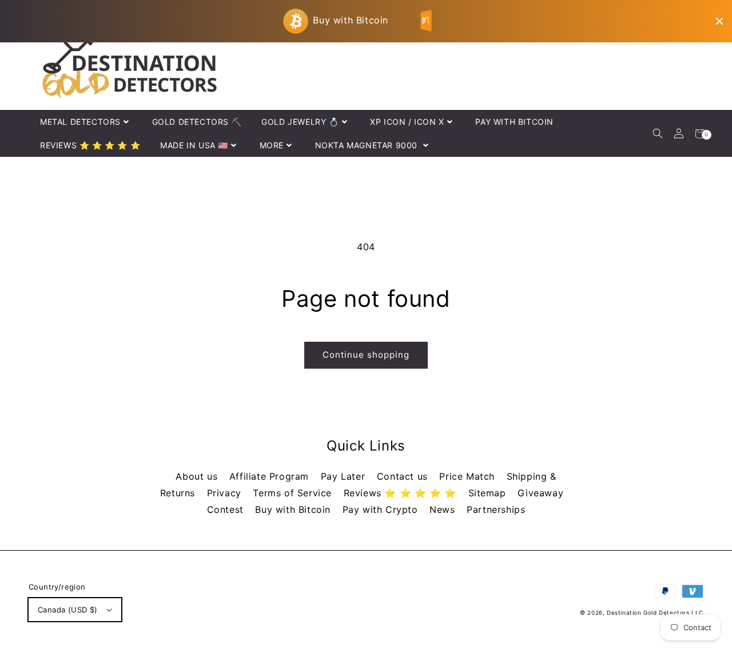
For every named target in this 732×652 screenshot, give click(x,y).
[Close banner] (719, 21)
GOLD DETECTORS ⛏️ (197, 122)
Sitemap (489, 493)
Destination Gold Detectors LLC (655, 612)
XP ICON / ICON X (407, 122)
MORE (272, 145)
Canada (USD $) (68, 609)
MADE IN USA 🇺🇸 (194, 145)
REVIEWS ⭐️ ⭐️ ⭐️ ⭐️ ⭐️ (90, 145)
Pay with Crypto (382, 509)
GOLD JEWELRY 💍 (300, 122)
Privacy (226, 493)
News (443, 509)
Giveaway (540, 493)
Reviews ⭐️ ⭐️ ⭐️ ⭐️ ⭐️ (402, 493)
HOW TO (425, 20)
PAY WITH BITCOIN (514, 122)
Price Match (468, 476)
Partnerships (496, 509)
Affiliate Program (270, 476)
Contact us (404, 476)
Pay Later (344, 476)
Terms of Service (294, 493)
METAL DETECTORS (80, 122)
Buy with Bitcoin (294, 509)
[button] (657, 133)
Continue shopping (366, 354)
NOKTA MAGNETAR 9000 (367, 145)
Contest (227, 509)
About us (198, 476)
